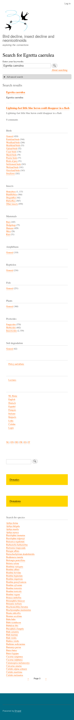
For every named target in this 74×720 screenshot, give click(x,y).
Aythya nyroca (12, 532)
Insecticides (11, 330)
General (9, 136)
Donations (15, 501)
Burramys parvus (13, 647)
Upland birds (11, 148)
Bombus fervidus (13, 572)
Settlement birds (13, 164)
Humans (9, 228)
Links (10, 420)
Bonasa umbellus (13, 597)
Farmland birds (12, 139)
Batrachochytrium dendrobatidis (20, 554)
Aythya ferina (12, 523)
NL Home (12, 395)
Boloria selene (12, 563)
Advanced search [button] (15, 76)
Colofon (11, 424)
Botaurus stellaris (14, 603)
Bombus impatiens (14, 578)
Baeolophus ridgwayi (15, 538)
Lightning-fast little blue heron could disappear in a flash (37, 108)
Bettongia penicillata (15, 560)
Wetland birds (12, 167)
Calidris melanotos (14, 675)
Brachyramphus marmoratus (18, 609)
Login (11, 427)
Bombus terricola (14, 591)
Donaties (14, 479)
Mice (8, 231)
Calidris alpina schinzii (16, 668)
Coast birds (11, 151)
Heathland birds (13, 145)
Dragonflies (11, 197)
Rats (8, 234)
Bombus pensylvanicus (16, 582)
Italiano (11, 413)
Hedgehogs (11, 225)
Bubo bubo (10, 619)
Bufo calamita (12, 631)
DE (16, 442)
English (11, 399)
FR (21, 442)
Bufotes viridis (12, 641)
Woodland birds (13, 142)
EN (12, 442)
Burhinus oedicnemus (15, 644)
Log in (68, 3)
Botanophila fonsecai (15, 600)
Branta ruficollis (13, 613)
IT (29, 442)
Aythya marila (12, 529)
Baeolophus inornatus (15, 535)
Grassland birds (13, 170)
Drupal (18, 710)
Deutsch (12, 403)
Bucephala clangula (15, 628)
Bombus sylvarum (14, 585)
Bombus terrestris (14, 588)
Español (11, 406)
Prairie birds (11, 157)
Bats (8, 221)
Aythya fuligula (13, 526)
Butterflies (11, 200)
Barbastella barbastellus (17, 544)
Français (12, 409)
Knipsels (12, 417)
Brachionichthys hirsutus (17, 606)
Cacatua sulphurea (14, 659)
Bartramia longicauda (15, 547)
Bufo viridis (11, 637)
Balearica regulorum (15, 541)
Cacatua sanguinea (14, 656)
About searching (59, 70)
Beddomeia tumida (14, 557)
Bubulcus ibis (12, 625)
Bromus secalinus (14, 616)
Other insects (12, 203)
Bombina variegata (14, 566)
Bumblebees (11, 194)
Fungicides (11, 324)
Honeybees (11, 191)
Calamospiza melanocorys (18, 662)
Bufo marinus (12, 634)
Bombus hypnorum (14, 575)
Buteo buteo (11, 650)
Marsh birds (11, 154)
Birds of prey (12, 161)
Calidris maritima (14, 672)
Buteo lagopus (12, 653)
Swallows (10, 173)
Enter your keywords (13, 61)
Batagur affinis (12, 550)
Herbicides (11, 327)
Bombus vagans (13, 594)
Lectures (12, 379)
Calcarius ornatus (14, 665)
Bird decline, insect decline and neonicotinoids (28, 38)
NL (7, 442)
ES (25, 442)
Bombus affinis (12, 569)
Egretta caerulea (15, 92)
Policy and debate (16, 364)
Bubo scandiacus (13, 622)
